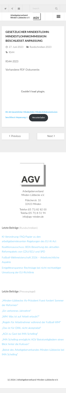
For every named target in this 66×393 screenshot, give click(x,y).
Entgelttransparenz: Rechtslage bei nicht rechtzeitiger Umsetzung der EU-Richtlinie (31, 270)
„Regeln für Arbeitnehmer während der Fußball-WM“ (31, 322)
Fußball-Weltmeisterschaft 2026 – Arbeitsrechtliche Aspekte (30, 260)
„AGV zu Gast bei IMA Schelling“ (20, 334)
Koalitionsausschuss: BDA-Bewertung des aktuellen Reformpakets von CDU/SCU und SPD (30, 249)
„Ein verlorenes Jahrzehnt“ (16, 311)
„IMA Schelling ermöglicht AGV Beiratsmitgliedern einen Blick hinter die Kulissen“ (33, 342)
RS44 (11, 52)
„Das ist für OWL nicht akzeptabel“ (21, 328)
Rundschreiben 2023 (41, 47)
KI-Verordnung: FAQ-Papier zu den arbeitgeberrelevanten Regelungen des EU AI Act (29, 239)
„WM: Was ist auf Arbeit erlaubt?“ (20, 316)
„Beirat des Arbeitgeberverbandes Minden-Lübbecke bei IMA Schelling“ (33, 352)
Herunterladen (38, 118)
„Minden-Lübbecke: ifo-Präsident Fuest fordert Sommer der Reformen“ (33, 303)
